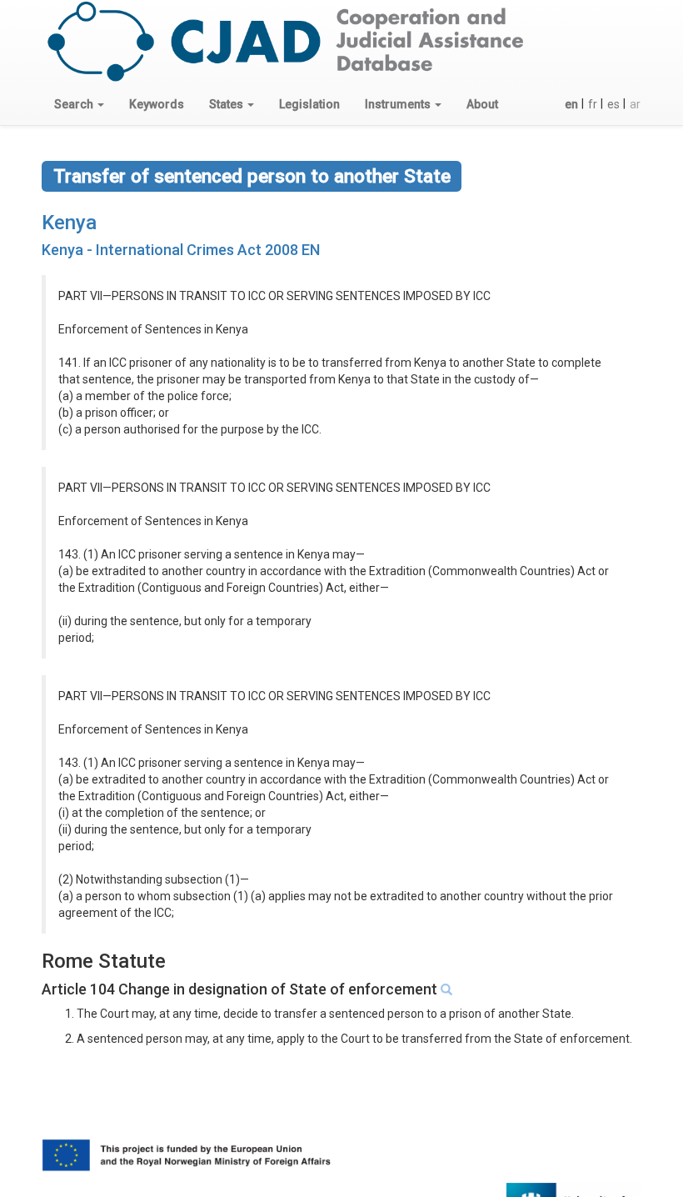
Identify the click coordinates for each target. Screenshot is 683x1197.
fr (592, 104)
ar (635, 104)
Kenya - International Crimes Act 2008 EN (181, 249)
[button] (79, 104)
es (613, 104)
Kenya (69, 222)
